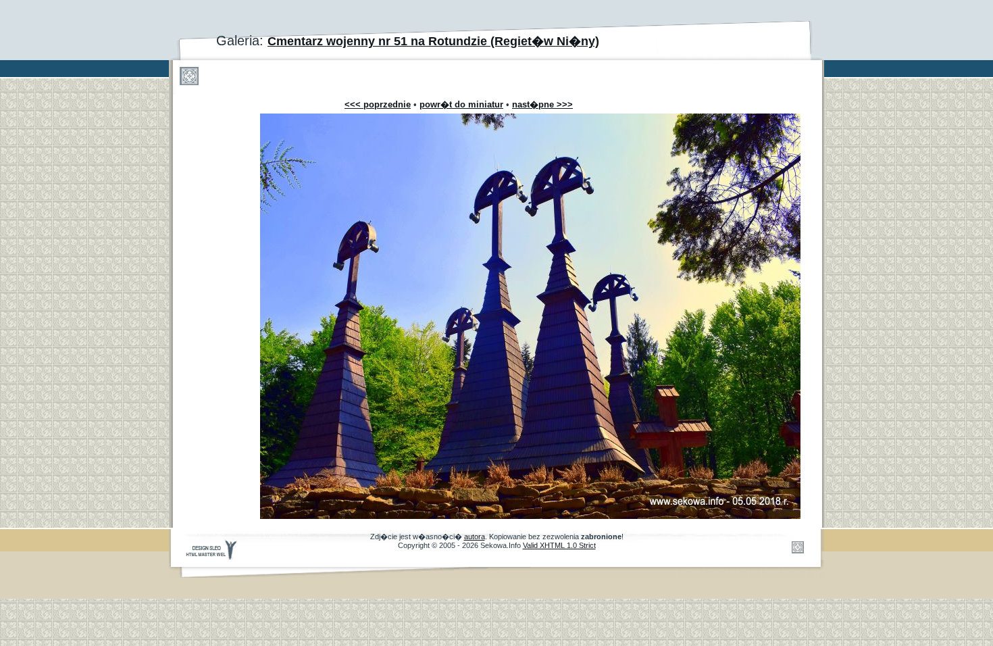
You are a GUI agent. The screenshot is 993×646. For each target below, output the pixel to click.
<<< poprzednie (378, 104)
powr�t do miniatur (461, 104)
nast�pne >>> (542, 104)
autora (474, 536)
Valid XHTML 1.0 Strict (559, 545)
